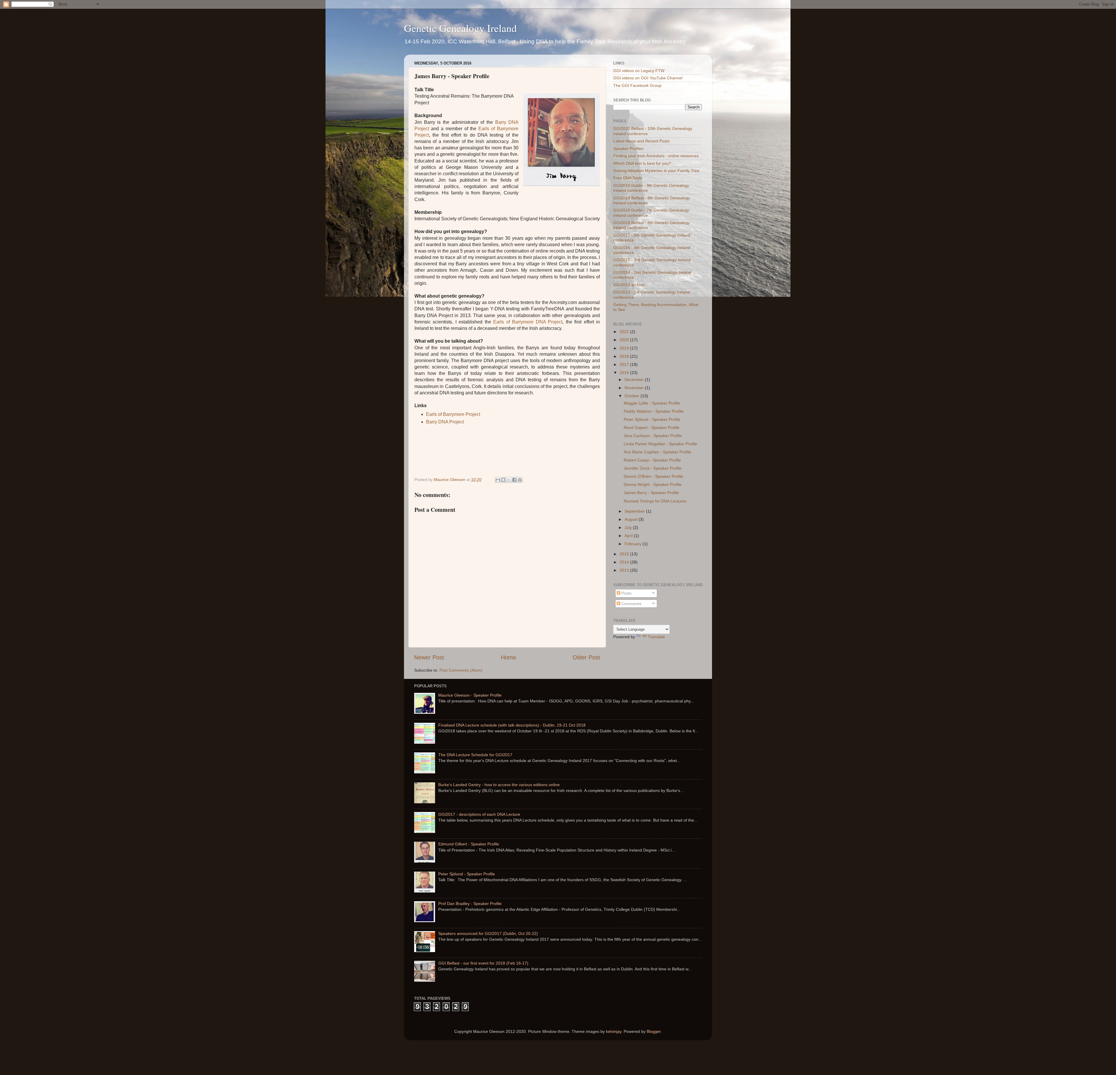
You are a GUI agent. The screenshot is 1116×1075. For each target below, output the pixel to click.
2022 (625, 331)
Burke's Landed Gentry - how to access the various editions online (499, 784)
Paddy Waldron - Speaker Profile (654, 411)
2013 (625, 570)
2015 (625, 554)
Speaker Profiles (628, 148)
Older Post (586, 657)
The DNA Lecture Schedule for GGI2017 (475, 754)
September (635, 511)
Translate (656, 636)
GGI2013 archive (629, 284)
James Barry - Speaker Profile (651, 492)
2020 (625, 339)
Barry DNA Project (445, 421)
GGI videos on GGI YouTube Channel (647, 78)
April (629, 535)
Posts (626, 593)
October (633, 395)
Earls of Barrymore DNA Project (527, 321)
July (629, 527)
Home (508, 657)
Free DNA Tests (627, 178)
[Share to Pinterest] (520, 480)
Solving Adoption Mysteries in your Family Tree (656, 170)
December (635, 379)
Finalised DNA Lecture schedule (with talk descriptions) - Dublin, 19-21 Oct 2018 (512, 725)
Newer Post (429, 657)
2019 (625, 348)
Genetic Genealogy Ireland (460, 28)
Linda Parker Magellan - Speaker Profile (660, 443)
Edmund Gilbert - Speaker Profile (468, 844)
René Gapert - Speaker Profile (651, 427)
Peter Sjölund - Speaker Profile (652, 419)
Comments (630, 603)
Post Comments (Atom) (460, 670)
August (632, 519)
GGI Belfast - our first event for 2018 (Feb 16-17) (483, 963)
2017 (625, 364)
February (634, 543)
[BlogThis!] (503, 480)
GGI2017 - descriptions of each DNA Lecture (479, 814)
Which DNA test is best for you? (642, 163)
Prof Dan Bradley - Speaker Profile (470, 903)
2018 (625, 356)
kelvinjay (613, 1031)
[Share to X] (509, 480)
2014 (625, 562)
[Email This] (498, 480)
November (635, 387)
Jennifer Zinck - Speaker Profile (653, 468)
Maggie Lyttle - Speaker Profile (652, 403)
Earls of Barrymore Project (453, 414)
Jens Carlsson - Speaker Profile (653, 435)
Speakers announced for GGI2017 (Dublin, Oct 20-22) (488, 933)
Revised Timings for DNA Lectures (655, 501)
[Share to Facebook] (514, 480)
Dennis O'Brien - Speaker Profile (653, 476)
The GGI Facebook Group (637, 85)
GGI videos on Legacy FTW (638, 70)
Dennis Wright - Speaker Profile (653, 484)
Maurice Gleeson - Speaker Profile (470, 695)
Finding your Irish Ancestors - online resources (656, 155)
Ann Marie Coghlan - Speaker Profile (657, 452)
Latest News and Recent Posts (641, 141)
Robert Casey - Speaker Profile (652, 460)
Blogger (654, 1031)
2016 (625, 372)
